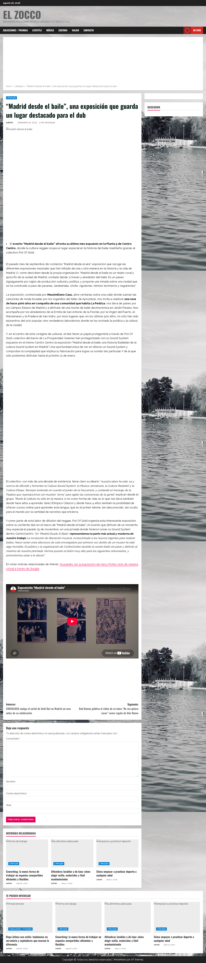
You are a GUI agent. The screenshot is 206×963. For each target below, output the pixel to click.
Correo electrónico (16, 793)
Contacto (89, 30)
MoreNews (120, 959)
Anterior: (38, 708)
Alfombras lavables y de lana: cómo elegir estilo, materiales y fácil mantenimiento (70, 875)
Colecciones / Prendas (15, 30)
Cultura (63, 30)
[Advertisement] (103, 62)
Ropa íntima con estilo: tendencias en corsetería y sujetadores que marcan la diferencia (27, 940)
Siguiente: (108, 708)
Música (50, 30)
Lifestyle (37, 30)
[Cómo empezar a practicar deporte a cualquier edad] (117, 853)
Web (8, 805)
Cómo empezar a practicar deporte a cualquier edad (116, 873)
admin (9, 122)
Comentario (13, 738)
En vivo (197, 30)
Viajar (75, 30)
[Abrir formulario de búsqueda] (180, 30)
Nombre (10, 781)
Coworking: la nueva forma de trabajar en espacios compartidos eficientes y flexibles (24, 875)
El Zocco (22, 14)
